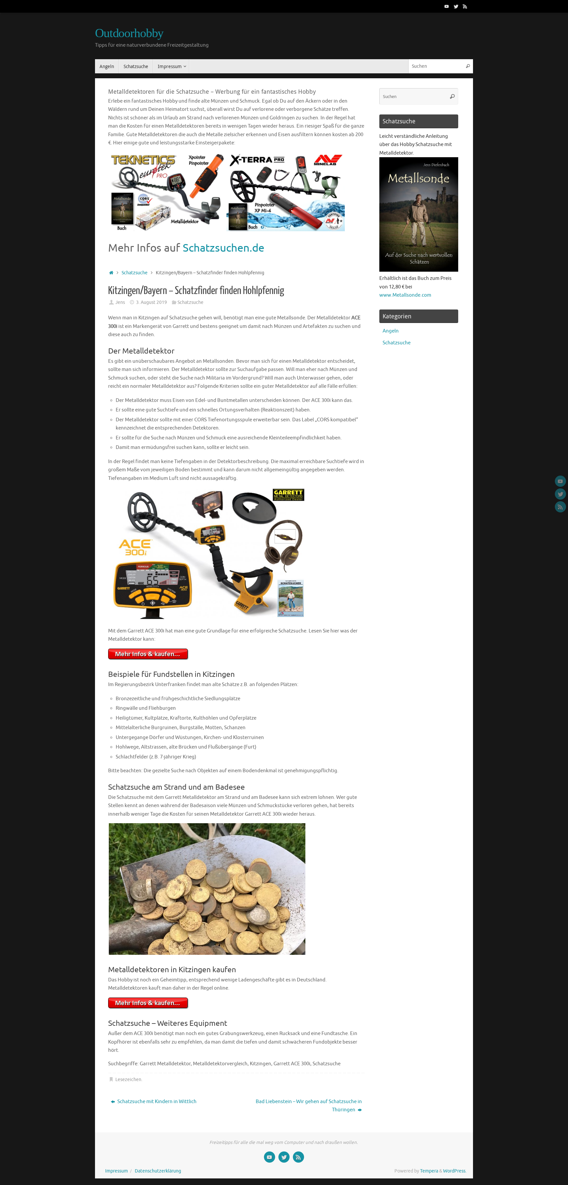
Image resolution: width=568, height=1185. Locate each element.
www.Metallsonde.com (405, 295)
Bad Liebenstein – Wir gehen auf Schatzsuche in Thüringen (309, 1106)
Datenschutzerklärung (158, 1171)
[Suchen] (467, 66)
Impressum (116, 1171)
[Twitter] (456, 6)
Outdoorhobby (129, 33)
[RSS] (465, 6)
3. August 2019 (151, 302)
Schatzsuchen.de (223, 248)
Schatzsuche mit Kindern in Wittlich (156, 1102)
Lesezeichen (128, 1079)
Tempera (429, 1171)
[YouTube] (446, 6)
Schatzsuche (135, 273)
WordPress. (454, 1171)
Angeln (391, 331)
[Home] (111, 273)
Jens (120, 302)
